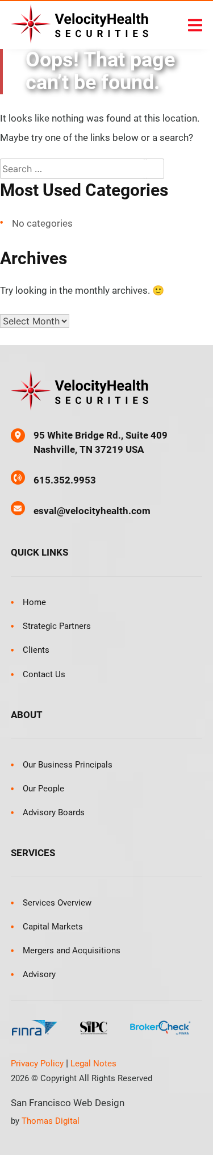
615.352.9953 (65, 480)
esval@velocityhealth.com (92, 510)
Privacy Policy (37, 1063)
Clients (36, 650)
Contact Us (44, 674)
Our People (43, 788)
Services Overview (57, 903)
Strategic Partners (57, 626)
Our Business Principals (67, 765)
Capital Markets (53, 927)
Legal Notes (93, 1063)
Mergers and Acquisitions (71, 950)
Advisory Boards (54, 812)
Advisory (39, 974)
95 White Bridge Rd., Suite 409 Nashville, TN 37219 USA (101, 443)
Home (34, 602)
